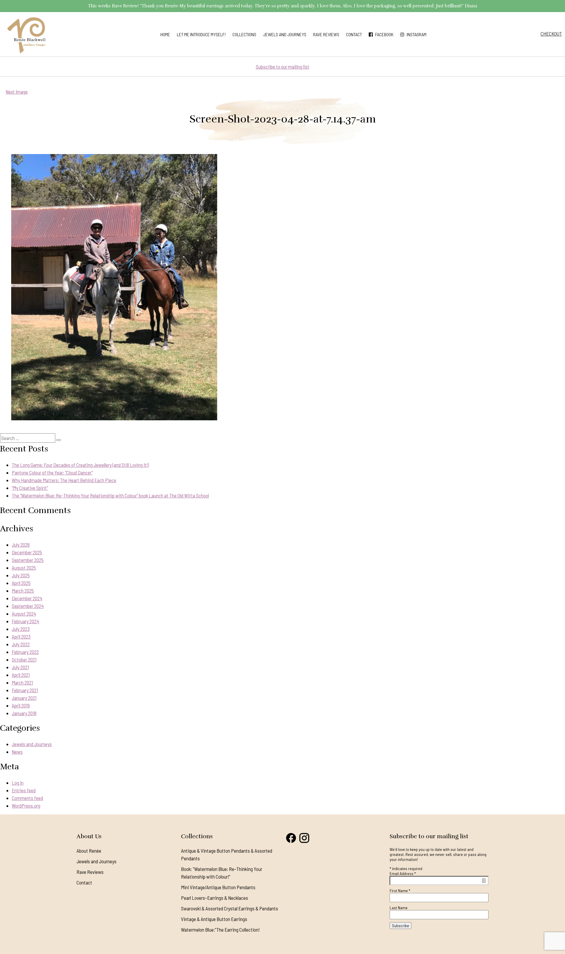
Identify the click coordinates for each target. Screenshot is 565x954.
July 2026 (21, 545)
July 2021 (20, 667)
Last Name (399, 907)
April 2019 (21, 705)
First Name (400, 890)
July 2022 (21, 644)
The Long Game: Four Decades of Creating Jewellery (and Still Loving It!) (80, 465)
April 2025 (21, 583)
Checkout (551, 34)
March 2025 (23, 590)
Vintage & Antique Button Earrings (214, 919)
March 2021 (22, 682)
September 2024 (28, 606)
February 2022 (25, 652)
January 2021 (24, 698)
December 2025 (27, 552)
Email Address (403, 873)
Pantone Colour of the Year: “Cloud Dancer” (52, 472)
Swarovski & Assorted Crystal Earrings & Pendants (229, 908)
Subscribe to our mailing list (282, 67)
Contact (354, 34)
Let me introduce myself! (201, 34)
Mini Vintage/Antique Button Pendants (218, 887)
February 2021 (25, 690)
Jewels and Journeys (284, 34)
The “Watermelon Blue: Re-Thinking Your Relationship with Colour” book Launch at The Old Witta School (110, 495)
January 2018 (24, 713)
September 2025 (28, 560)
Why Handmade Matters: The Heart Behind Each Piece (64, 480)
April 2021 (21, 675)
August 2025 (24, 568)
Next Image (17, 92)
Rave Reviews (326, 34)
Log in (18, 783)
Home (165, 34)
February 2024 (25, 621)
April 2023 (21, 636)
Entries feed (24, 790)
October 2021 (24, 659)
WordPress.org (26, 805)
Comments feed (27, 798)
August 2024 (24, 613)
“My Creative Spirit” (30, 488)
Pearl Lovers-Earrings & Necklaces (214, 898)
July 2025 (21, 575)
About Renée (89, 851)
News (17, 752)
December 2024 (27, 598)
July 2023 (21, 629)
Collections (244, 34)
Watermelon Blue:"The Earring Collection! (220, 929)
